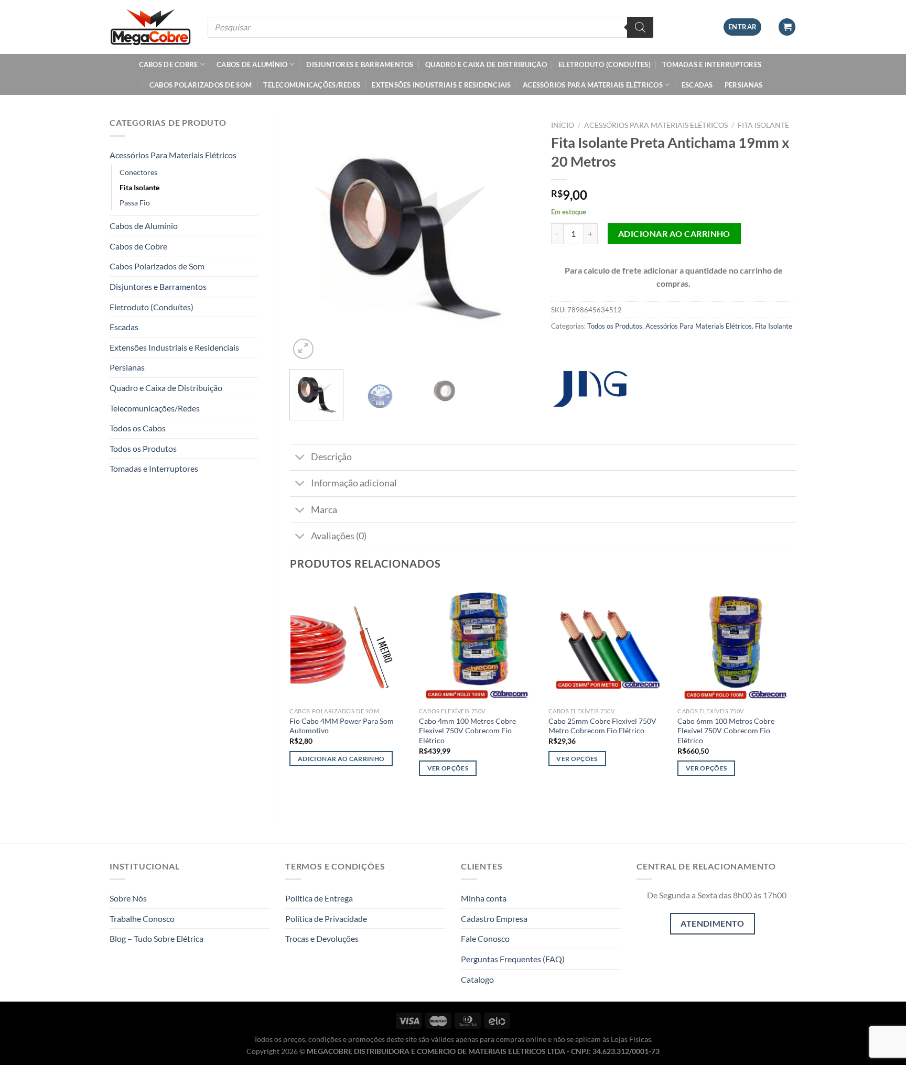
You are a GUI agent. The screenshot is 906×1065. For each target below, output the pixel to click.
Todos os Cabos (138, 428)
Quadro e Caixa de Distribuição (486, 64)
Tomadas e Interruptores (711, 64)
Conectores (138, 172)
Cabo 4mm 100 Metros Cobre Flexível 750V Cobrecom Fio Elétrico (467, 730)
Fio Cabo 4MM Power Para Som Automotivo (341, 725)
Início (562, 125)
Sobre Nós (128, 898)
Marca (324, 509)
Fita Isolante (139, 187)
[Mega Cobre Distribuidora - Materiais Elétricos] (151, 27)
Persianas (743, 85)
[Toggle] (300, 458)
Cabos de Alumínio (252, 64)
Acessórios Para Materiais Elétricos (593, 85)
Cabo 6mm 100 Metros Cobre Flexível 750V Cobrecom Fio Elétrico (725, 730)
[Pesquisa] (640, 27)
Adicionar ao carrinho (674, 233)
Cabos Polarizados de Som (200, 85)
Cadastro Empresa (494, 918)
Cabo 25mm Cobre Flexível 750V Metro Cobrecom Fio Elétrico (602, 725)
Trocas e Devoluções (322, 938)
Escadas (697, 85)
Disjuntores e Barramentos (359, 64)
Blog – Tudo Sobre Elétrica (156, 938)
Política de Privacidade (326, 918)
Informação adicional (354, 482)
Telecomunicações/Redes (311, 85)
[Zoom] (303, 349)
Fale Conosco (485, 938)
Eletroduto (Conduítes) (604, 64)
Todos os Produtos (143, 448)
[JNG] (590, 389)
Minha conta (483, 898)
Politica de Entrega (319, 898)
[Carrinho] (787, 27)
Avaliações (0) (338, 535)
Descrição (331, 456)
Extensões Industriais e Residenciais (441, 85)
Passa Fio (135, 202)
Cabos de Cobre (168, 64)
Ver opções (447, 768)
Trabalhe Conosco (142, 918)
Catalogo (477, 979)
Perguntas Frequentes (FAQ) (513, 959)
